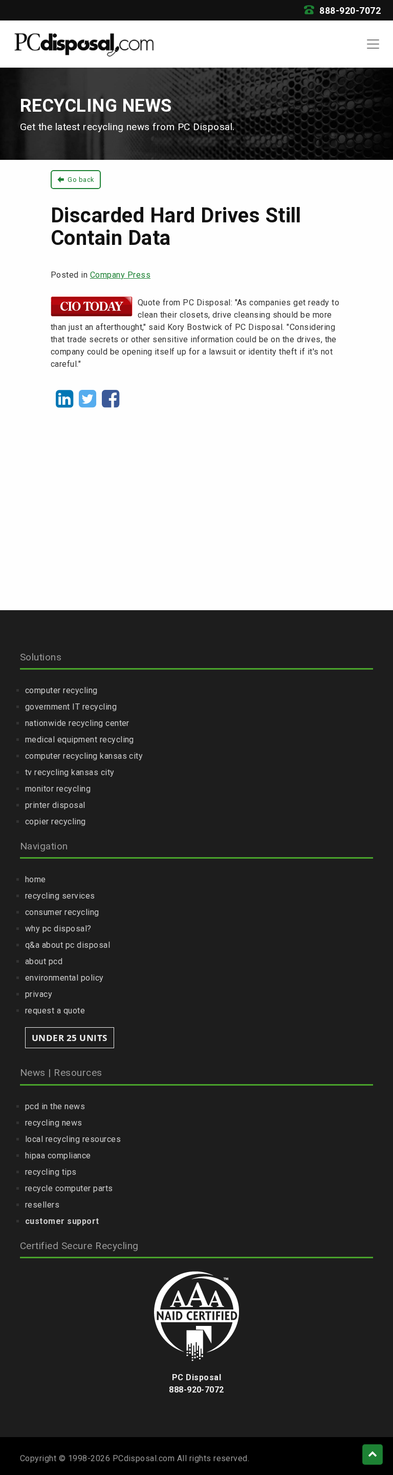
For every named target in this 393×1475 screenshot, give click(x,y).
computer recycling (61, 690)
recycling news (53, 1123)
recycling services (60, 896)
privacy (38, 994)
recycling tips (51, 1172)
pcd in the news (55, 1106)
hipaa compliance (58, 1155)
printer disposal (55, 805)
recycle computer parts (69, 1188)
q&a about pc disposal (67, 945)
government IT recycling (71, 707)
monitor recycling (58, 789)
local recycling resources (73, 1139)
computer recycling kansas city (84, 756)
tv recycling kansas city (70, 772)
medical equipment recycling (79, 739)
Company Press (120, 275)
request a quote (55, 1010)
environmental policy (64, 978)
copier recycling (55, 821)
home (35, 879)
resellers (42, 1205)
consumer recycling (62, 912)
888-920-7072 (349, 11)
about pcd (43, 961)
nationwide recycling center (77, 723)
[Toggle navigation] (373, 44)
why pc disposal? (58, 928)
